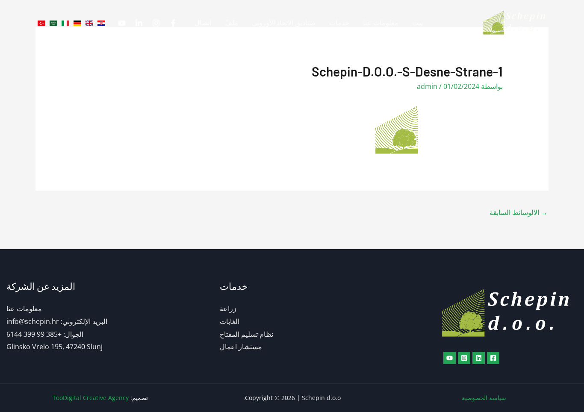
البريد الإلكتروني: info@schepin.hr (56, 321)
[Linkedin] (139, 23)
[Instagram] (156, 23)
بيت (417, 22)
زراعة (228, 308)
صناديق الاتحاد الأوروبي (284, 22)
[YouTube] (122, 23)
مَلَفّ (231, 22)
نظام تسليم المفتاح (246, 334)
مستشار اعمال (241, 346)
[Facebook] (173, 23)
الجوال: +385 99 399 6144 (44, 334)
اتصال (203, 22)
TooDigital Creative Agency (91, 398)
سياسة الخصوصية (484, 398)
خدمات (339, 22)
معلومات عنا (380, 22)
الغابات (229, 321)
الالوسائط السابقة (519, 212)
